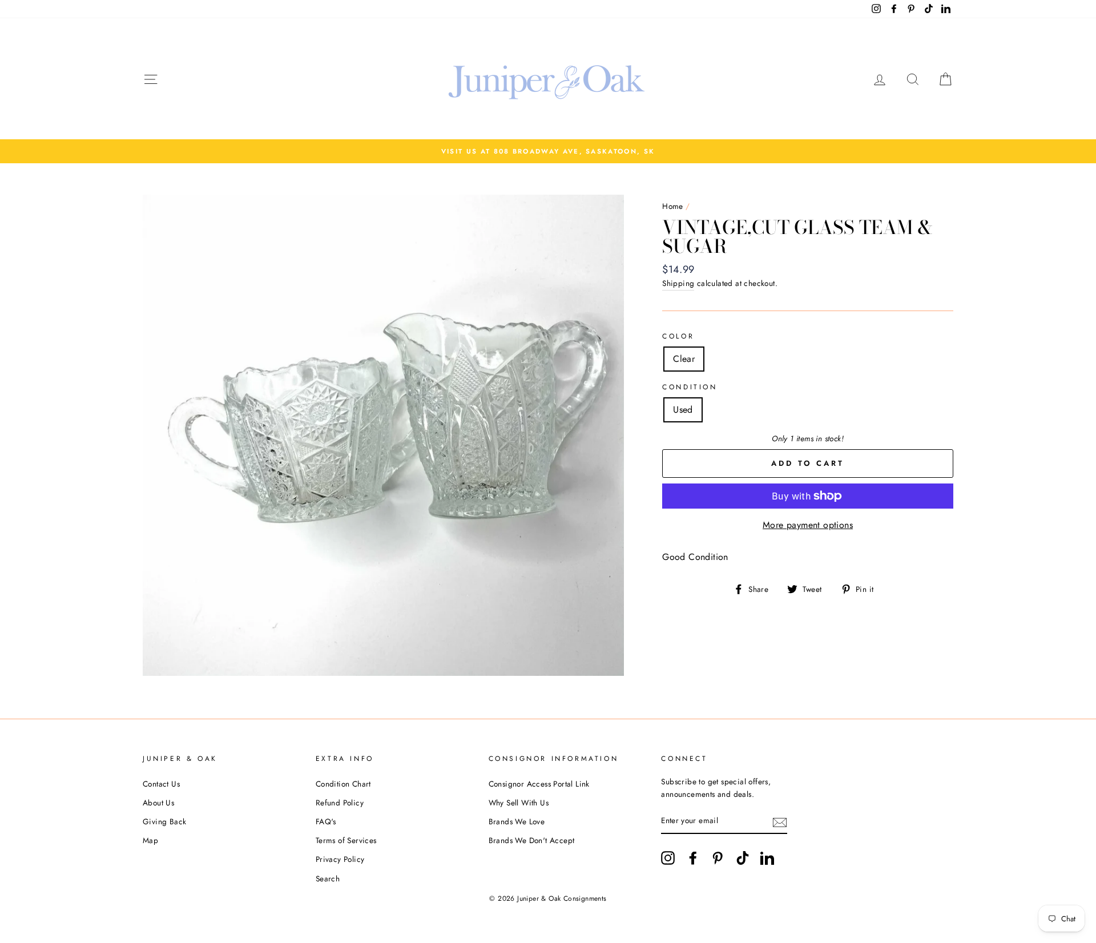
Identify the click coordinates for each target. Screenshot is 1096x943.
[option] (548, 151)
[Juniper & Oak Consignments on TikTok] (743, 858)
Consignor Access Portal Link (539, 783)
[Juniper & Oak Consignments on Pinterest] (717, 858)
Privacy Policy (340, 859)
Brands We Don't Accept (532, 840)
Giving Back (164, 821)
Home (672, 206)
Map (150, 840)
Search (328, 878)
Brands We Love (517, 821)
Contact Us (161, 783)
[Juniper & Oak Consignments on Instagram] (668, 858)
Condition (689, 387)
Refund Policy (340, 802)
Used (683, 409)
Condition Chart (343, 783)
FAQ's (326, 821)
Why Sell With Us (519, 802)
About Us (158, 802)
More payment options (808, 524)
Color (678, 336)
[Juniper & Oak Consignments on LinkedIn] (767, 858)
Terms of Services (346, 840)
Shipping (678, 283)
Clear (684, 358)
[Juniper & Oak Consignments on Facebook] (693, 858)
